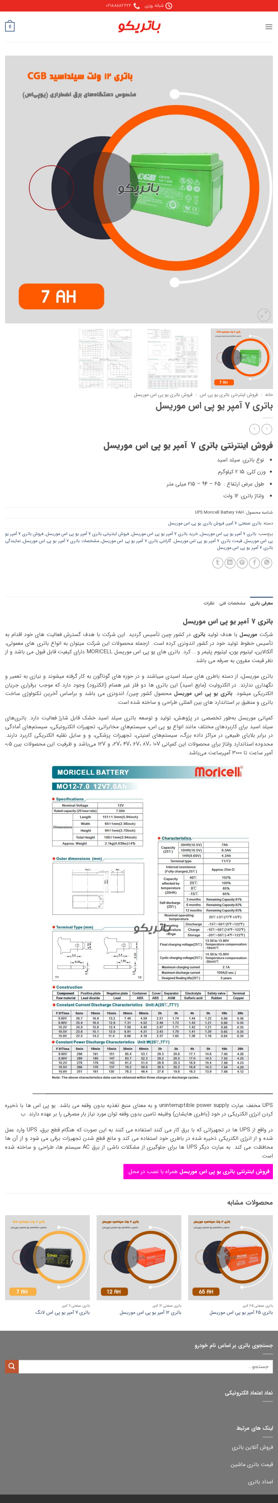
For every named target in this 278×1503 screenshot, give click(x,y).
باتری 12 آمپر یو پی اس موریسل (150, 1313)
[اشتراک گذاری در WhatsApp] (266, 563)
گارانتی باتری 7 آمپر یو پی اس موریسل (136, 541)
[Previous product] (254, 429)
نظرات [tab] (209, 603)
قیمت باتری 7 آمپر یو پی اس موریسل (208, 541)
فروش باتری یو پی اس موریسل (163, 394)
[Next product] (266, 429)
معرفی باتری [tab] (261, 603)
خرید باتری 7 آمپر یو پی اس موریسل (165, 534)
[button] (269, 26)
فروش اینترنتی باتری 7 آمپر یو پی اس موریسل (87, 534)
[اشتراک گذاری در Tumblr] (217, 563)
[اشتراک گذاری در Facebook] (254, 563)
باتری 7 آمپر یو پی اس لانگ (62, 1313)
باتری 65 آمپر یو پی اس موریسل (241, 1313)
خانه (269, 394)
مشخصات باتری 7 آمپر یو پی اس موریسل (61, 541)
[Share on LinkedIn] (230, 563)
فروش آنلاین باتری (252, 1447)
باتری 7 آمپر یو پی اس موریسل (228, 534)
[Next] (14, 189)
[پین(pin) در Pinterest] (242, 563)
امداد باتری (260, 1482)
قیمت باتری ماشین (252, 1464)
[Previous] (259, 189)
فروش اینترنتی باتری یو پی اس (229, 394)
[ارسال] (12, 1366)
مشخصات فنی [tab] (232, 603)
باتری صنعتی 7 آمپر (243, 523)
